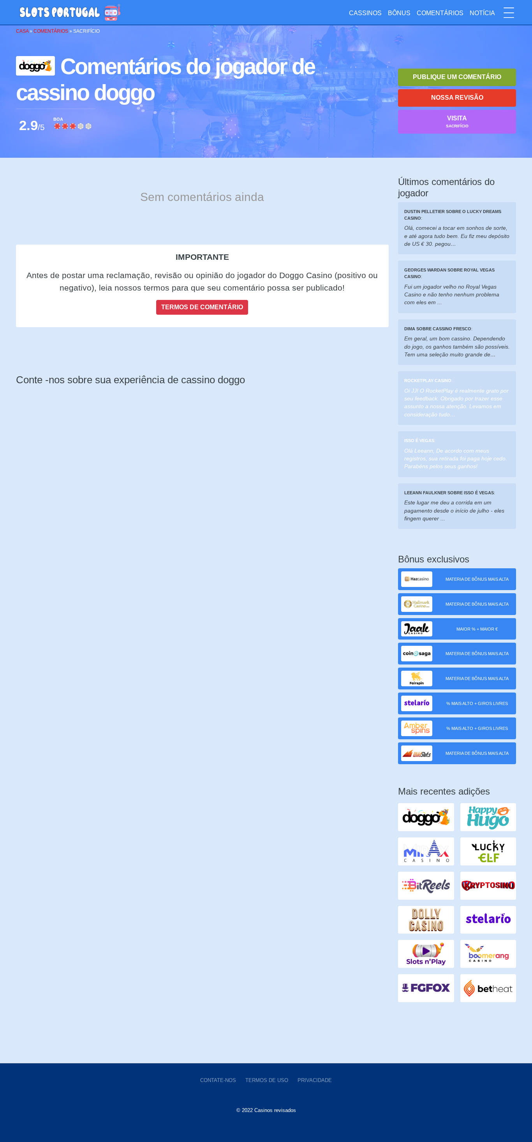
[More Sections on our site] (509, 13)
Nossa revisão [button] (457, 97)
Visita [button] (457, 121)
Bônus (399, 13)
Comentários (440, 13)
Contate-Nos (218, 1080)
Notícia (482, 13)
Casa (22, 31)
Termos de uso (266, 1080)
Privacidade (315, 1080)
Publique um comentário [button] (457, 77)
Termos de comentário (202, 307)
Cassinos (365, 13)
